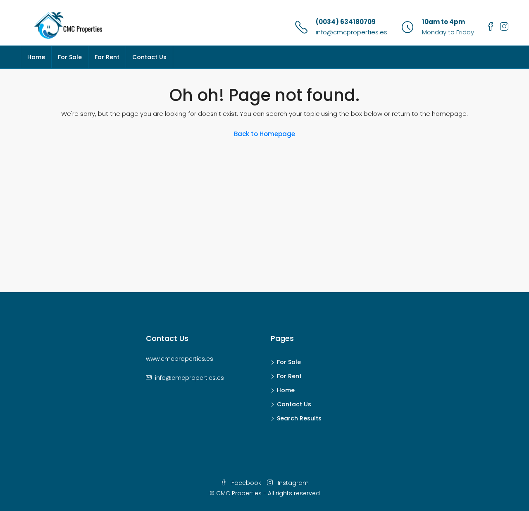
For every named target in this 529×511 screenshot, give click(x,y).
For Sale (70, 57)
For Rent (107, 57)
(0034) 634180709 (346, 21)
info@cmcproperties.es (351, 32)
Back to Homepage (264, 134)
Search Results (299, 418)
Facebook (246, 483)
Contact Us (149, 57)
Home (36, 57)
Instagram (292, 483)
